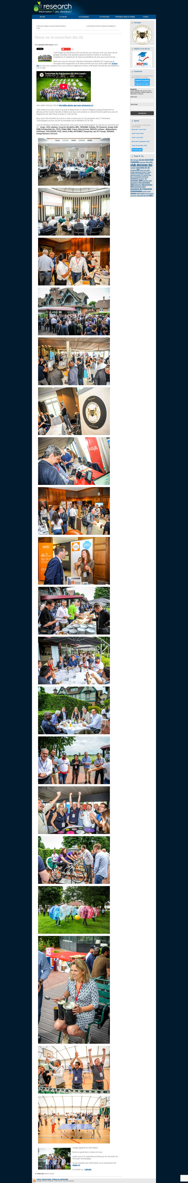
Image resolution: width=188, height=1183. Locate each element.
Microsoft (133, 177)
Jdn (150, 175)
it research (145, 175)
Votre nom (133, 97)
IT (141, 175)
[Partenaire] (142, 35)
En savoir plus (137, 150)
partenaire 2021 (147, 181)
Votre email (134, 104)
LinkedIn (88, 1169)
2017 (131, 160)
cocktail (132, 168)
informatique (140, 173)
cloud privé (142, 162)
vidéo (151, 195)
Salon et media (49, 1174)
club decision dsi (141, 165)
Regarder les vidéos (142, 84)
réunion (133, 193)
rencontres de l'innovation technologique (141, 190)
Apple (137, 160)
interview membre (135, 175)
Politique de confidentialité (60, 1179)
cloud (146, 160)
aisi (134, 160)
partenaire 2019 (142, 178)
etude (141, 170)
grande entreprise (135, 172)
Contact (39, 1179)
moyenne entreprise (142, 177)
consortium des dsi (143, 168)
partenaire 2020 (136, 181)
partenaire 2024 (139, 185)
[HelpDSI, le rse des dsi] (142, 59)
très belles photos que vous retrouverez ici (76, 105)
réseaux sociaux (146, 191)
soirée (142, 193)
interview (147, 173)
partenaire (134, 179)
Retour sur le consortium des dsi (59, 38)
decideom (133, 170)
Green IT (144, 172)
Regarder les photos (142, 80)
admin (56, 45)
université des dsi (142, 195)
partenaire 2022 (136, 183)
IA (136, 173)
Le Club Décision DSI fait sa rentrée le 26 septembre (100, 26)
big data (141, 160)
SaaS (138, 193)
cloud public (149, 162)
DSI (138, 170)
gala (148, 170)
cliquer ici (76, 1165)
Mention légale (46, 1179)
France (145, 170)
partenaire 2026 (140, 187)
